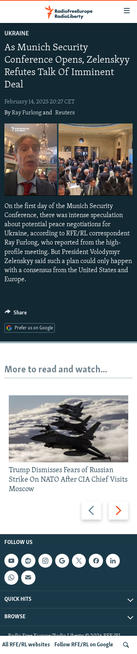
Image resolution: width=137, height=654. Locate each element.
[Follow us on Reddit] (28, 561)
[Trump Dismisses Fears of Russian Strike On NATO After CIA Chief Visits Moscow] (68, 428)
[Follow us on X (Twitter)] (79, 561)
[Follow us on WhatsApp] (11, 578)
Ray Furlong (27, 113)
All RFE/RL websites (26, 645)
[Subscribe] (28, 578)
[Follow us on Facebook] (96, 561)
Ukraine (16, 34)
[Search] (126, 645)
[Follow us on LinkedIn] (113, 561)
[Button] (16, 314)
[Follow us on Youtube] (11, 561)
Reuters (65, 113)
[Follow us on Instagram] (45, 561)
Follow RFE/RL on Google (83, 645)
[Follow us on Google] (62, 561)
